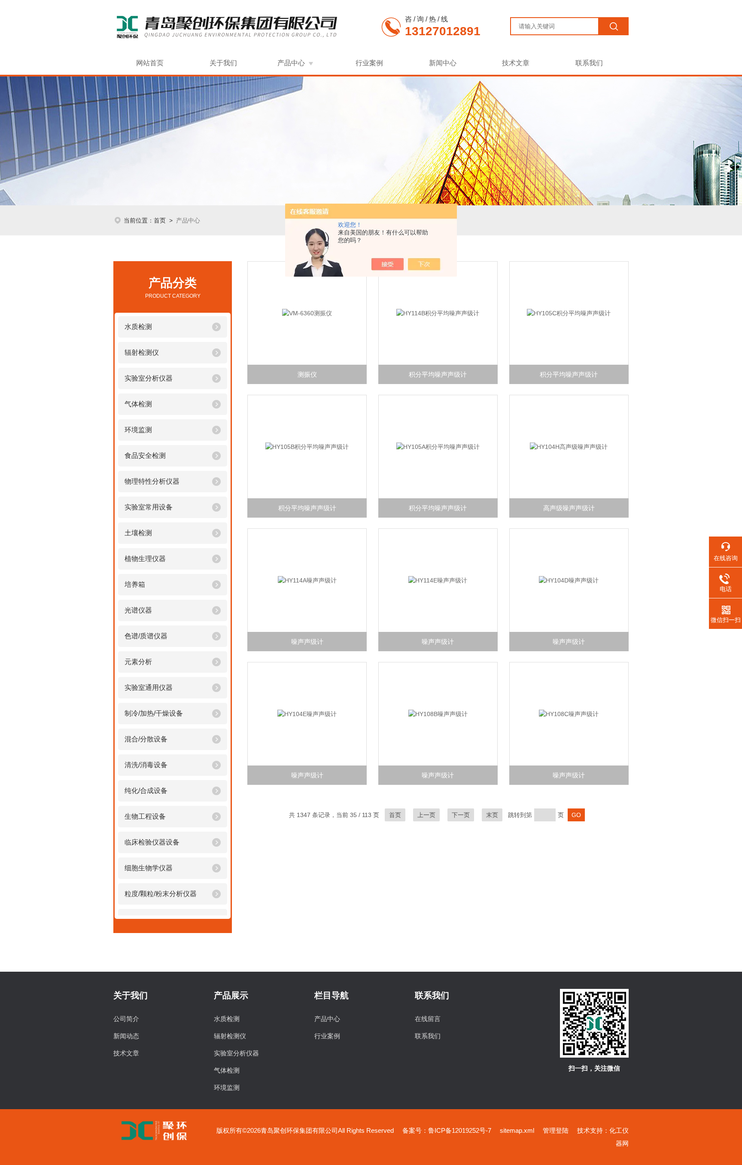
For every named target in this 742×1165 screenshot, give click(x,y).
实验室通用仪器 (149, 687)
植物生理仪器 (145, 558)
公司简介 (126, 1018)
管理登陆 (556, 1130)
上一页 (426, 814)
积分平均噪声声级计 (438, 374)
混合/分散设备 (146, 739)
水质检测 (138, 326)
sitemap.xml (517, 1130)
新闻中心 (442, 63)
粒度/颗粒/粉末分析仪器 (161, 893)
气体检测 (138, 404)
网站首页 (150, 63)
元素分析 (138, 661)
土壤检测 (138, 533)
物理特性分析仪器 (152, 481)
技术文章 (515, 63)
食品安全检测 (145, 455)
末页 (492, 814)
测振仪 (307, 374)
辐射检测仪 (142, 352)
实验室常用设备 (149, 507)
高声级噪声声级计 (569, 508)
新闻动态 (126, 1036)
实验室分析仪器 (149, 378)
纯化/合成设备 (146, 790)
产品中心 (291, 63)
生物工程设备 (145, 816)
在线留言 (428, 1018)
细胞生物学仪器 (149, 868)
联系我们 (589, 63)
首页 (160, 220)
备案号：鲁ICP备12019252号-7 (446, 1130)
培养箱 (135, 584)
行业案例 (369, 63)
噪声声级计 (307, 641)
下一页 (461, 814)
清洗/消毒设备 (146, 765)
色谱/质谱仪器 (146, 636)
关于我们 (223, 63)
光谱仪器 (138, 610)
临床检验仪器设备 (152, 842)
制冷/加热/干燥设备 (154, 713)
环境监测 (138, 429)
